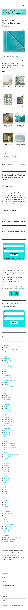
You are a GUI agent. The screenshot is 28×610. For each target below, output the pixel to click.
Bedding (6, 365)
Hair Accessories (9, 430)
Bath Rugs (7, 358)
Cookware (7, 389)
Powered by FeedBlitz (19, 258)
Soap (5, 502)
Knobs (6, 465)
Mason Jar (7, 472)
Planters (6, 489)
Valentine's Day (8, 526)
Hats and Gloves (9, 437)
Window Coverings (9, 541)
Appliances (7, 345)
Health (6, 439)
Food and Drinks (9, 421)
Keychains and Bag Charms (12, 454)
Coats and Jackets (9, 386)
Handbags (7, 432)
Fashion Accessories (10, 419)
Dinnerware (7, 397)
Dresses (6, 402)
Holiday (6, 441)
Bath (5, 356)
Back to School (8, 354)
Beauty (6, 362)
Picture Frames (8, 485)
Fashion (6, 417)
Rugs (5, 491)
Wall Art (6, 530)
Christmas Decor (9, 378)
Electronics (7, 413)
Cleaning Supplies (9, 380)
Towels (6, 520)
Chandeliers (7, 375)
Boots (5, 371)
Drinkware (7, 404)
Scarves (6, 493)
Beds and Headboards (10, 367)
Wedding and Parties (10, 539)
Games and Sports (9, 426)
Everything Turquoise (7, 605)
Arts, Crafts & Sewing (10, 349)
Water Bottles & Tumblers (12, 537)
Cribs (5, 391)
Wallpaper (7, 533)
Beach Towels (8, 360)
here (10, 67)
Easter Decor (8, 408)
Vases (5, 528)
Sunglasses (7, 509)
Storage (6, 506)
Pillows (6, 487)
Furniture (7, 423)
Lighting (6, 467)
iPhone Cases (8, 450)
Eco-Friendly (8, 410)
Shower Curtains (9, 498)
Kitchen (6, 458)
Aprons (6, 347)
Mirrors (6, 474)
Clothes (6, 384)
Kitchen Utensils (9, 463)
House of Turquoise (18, 288)
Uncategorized (8, 524)
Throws (4, 166)
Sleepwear (7, 500)
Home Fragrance (9, 445)
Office (5, 476)
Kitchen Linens (8, 461)
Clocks (6, 382)
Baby (5, 351)
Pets (5, 482)
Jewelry (6, 452)
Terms (13, 261)
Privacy (18, 261)
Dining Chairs (8, 395)
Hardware (7, 434)
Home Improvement (10, 448)
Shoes (5, 496)
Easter (6, 406)
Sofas (5, 504)
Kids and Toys (8, 456)
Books (6, 369)
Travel (6, 522)
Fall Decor (7, 415)
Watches (6, 535)
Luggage (6, 469)
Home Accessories (20, 164)
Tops (5, 517)
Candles (6, 373)
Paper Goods (7, 480)
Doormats (7, 399)
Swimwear (7, 511)
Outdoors (6, 478)
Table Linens (8, 513)
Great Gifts (7, 428)
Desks (5, 393)
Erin (5, 164)
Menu (23, 5)
